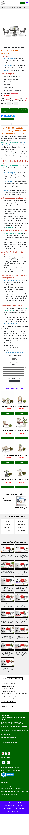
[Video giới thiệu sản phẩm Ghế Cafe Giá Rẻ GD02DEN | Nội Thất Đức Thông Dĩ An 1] (21, 548)
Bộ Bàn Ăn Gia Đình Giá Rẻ (8, 709)
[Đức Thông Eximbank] (3, 762)
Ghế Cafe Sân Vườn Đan (6, 788)
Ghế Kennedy (8, 786)
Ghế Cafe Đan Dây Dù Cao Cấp (9, 696)
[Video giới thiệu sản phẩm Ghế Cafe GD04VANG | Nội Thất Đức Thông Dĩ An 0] (7, 548)
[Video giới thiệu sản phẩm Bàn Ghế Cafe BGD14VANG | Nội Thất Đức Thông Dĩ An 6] (7, 597)
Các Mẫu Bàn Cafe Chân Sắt (8, 683)
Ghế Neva (3, 786)
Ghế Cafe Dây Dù (14, 786)
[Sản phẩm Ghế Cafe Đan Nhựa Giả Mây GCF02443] (7, 422)
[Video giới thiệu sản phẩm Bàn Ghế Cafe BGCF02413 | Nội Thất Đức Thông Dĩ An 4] (7, 581)
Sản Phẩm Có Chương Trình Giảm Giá (9, 794)
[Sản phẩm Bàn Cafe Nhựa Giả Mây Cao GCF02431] (7, 471)
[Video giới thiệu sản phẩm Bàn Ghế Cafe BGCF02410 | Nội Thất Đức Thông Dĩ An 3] (21, 565)
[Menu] (27, 3)
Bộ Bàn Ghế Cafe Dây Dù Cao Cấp (9, 681)
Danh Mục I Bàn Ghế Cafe (16, 788)
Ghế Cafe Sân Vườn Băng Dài (8, 703)
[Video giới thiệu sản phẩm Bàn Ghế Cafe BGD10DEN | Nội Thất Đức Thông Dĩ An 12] (7, 646)
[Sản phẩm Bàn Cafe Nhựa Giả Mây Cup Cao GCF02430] (21, 471)
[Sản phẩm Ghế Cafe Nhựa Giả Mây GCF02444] (21, 422)
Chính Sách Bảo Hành (9, 805)
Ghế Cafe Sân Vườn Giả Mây (8, 701)
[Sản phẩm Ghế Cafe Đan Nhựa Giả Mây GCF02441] (21, 397)
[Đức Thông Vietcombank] (8, 762)
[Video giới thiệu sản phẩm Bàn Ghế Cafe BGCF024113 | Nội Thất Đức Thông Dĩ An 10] (7, 629)
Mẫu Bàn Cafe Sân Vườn (7, 706)
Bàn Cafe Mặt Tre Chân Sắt (8, 698)
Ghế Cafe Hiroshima (22, 786)
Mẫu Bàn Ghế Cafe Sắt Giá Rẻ (7, 791)
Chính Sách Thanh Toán (20, 808)
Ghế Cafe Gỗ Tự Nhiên (7, 693)
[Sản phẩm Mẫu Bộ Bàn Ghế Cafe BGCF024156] (7, 397)
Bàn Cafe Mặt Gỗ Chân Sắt (8, 686)
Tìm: (8, 3)
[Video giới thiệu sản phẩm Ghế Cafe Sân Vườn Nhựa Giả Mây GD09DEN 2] (7, 565)
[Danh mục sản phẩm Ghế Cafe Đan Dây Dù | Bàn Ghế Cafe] (7, 496)
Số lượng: (4, 103)
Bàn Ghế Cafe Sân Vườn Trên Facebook (9, 797)
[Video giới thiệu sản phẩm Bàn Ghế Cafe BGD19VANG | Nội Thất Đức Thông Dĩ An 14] (7, 662)
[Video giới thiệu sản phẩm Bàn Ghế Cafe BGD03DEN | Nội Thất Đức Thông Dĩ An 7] (21, 597)
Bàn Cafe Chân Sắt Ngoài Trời (8, 691)
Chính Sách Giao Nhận (9, 808)
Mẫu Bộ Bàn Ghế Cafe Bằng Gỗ (14, 678)
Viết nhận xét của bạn (14, 380)
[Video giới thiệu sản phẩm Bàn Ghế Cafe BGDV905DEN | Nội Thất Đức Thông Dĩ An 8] (7, 613)
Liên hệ (7, 413)
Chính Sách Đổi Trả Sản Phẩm (14, 811)
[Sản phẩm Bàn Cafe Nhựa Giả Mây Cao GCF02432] (21, 446)
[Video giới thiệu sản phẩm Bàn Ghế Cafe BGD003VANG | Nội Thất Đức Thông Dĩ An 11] (21, 629)
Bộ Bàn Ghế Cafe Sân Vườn (8, 118)
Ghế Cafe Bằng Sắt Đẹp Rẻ (21, 693)
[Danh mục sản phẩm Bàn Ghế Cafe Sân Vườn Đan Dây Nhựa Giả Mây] (21, 501)
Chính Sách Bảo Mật (20, 805)
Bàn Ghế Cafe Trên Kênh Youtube (21, 791)
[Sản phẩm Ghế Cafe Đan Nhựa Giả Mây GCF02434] (7, 446)
